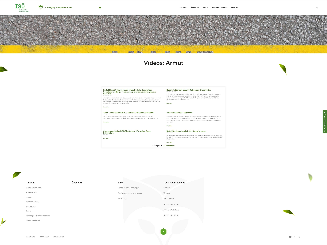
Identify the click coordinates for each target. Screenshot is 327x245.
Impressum (44, 236)
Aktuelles (234, 8)
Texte (205, 8)
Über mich (195, 8)
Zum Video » (106, 107)
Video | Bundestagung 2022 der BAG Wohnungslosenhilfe (128, 112)
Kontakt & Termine (219, 8)
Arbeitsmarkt (31, 192)
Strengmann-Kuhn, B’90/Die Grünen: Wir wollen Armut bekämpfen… (127, 132)
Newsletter (30, 236)
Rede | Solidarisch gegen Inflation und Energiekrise (188, 90)
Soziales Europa (33, 201)
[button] (317, 7)
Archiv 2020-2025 (171, 215)
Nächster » (170, 145)
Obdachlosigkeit (33, 220)
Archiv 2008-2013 (171, 204)
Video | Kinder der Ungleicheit (179, 112)
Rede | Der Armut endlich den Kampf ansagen (186, 131)
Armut (28, 197)
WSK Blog (122, 199)
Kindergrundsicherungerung (38, 216)
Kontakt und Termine (174, 182)
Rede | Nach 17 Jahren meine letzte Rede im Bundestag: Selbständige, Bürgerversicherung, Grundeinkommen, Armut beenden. (129, 92)
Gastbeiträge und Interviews (130, 193)
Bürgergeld (31, 206)
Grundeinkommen (33, 187)
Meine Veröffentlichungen (128, 187)
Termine (167, 193)
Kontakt (167, 187)
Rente (28, 211)
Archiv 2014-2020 (171, 210)
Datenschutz (58, 236)
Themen (183, 8)
